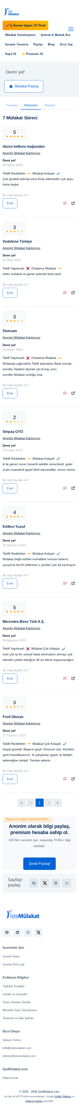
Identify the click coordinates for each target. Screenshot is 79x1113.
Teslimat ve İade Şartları (18, 1018)
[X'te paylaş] (44, 883)
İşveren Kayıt (11, 956)
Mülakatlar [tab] (31, 105)
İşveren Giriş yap (13, 964)
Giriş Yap (66, 44)
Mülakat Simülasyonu (20, 35)
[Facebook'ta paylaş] (33, 883)
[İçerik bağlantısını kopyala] (74, 203)
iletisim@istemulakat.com (19, 1056)
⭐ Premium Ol (32, 54)
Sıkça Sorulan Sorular (17, 1002)
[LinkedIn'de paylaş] (55, 883)
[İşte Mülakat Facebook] (7, 932)
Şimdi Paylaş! (39, 863)
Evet (10, 203)
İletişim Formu (12, 1040)
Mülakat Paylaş (27, 86)
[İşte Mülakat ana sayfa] (11, 12)
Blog (51, 44)
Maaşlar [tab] (50, 105)
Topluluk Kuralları (14, 986)
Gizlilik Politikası (62, 1096)
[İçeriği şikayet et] (66, 203)
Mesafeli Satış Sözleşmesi (20, 1010)
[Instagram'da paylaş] (66, 883)
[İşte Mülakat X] (38, 932)
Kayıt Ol (10, 54)
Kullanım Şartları (34, 1101)
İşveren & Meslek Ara (55, 35)
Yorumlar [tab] (11, 105)
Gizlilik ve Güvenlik (15, 994)
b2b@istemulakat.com (17, 1048)
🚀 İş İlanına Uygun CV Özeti (25, 25)
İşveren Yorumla (16, 44)
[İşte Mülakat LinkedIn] (17, 932)
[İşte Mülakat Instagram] (28, 932)
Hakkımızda (10, 1078)
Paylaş (38, 44)
